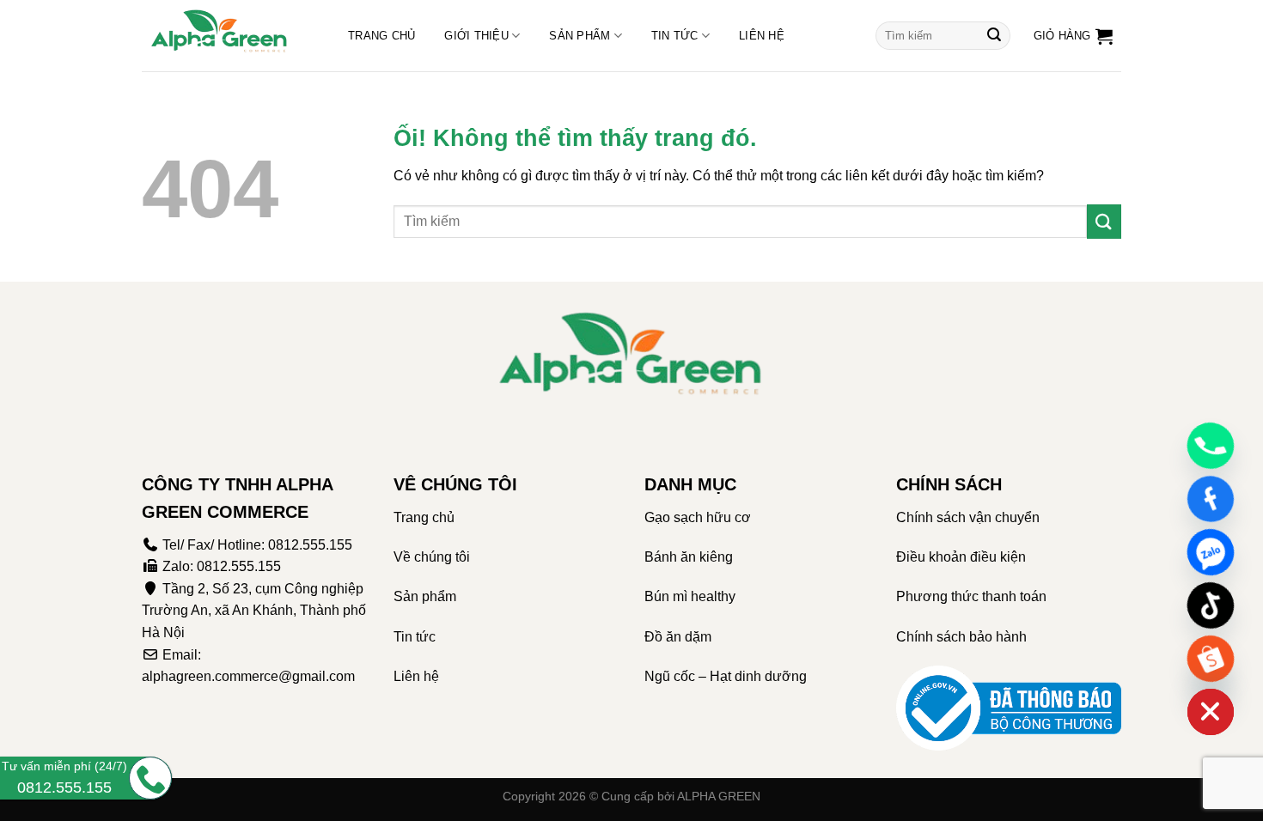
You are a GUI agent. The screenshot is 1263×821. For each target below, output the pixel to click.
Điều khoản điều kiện (961, 557)
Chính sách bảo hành (961, 636)
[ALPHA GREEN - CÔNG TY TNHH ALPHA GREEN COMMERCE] (228, 35)
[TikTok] (1210, 605)
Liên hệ (761, 35)
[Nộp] (994, 36)
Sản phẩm (579, 35)
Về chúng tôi (432, 557)
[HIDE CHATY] (1210, 712)
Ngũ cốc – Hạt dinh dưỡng (725, 676)
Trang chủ (381, 35)
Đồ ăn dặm (677, 636)
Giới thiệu (476, 35)
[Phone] (1210, 446)
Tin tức (675, 35)
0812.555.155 (310, 545)
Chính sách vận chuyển (968, 517)
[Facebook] (1210, 499)
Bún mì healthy (689, 596)
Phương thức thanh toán (971, 596)
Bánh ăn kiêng (688, 557)
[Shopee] (1210, 659)
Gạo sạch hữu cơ (697, 517)
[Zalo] (1210, 552)
